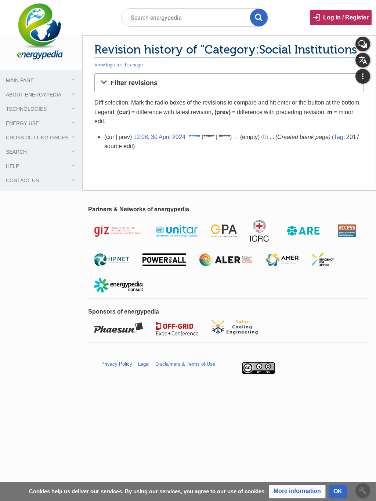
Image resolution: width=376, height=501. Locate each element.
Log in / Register (346, 17)
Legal (143, 364)
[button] (229, 82)
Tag (338, 137)
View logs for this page (118, 64)
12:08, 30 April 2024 (159, 137)
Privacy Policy (116, 364)
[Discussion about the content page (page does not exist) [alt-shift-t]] (362, 44)
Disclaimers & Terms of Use (185, 364)
